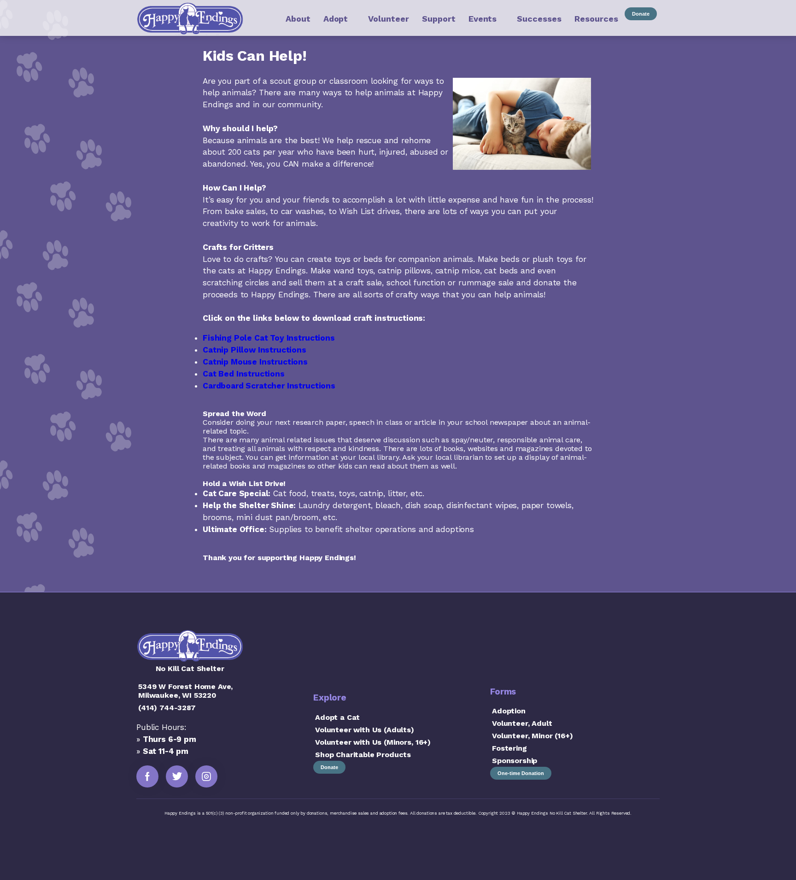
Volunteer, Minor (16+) (532, 735)
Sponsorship (514, 760)
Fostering (509, 748)
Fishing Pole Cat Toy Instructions (269, 337)
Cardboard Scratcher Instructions (269, 385)
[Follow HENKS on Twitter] (177, 776)
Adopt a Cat (337, 717)
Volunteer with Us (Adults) (364, 729)
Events (482, 18)
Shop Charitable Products (363, 754)
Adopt (335, 18)
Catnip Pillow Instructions (254, 349)
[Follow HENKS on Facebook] (147, 776)
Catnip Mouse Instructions (255, 361)
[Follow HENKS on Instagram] (206, 776)
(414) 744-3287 (167, 707)
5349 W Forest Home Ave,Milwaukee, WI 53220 (185, 691)
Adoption (509, 710)
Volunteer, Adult (522, 723)
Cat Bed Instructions (244, 373)
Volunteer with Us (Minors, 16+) (373, 742)
